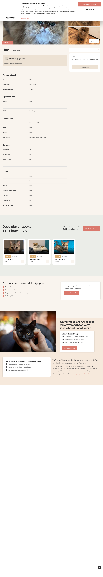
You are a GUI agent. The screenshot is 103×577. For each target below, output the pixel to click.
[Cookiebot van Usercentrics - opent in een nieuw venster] (10, 18)
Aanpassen (88, 9)
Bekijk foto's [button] (94, 41)
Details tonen (25, 18)
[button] (84, 35)
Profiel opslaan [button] (75, 49)
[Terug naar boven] (99, 567)
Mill (6, 261)
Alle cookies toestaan (89, 4)
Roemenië (57, 261)
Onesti (31, 261)
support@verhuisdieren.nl (81, 374)
